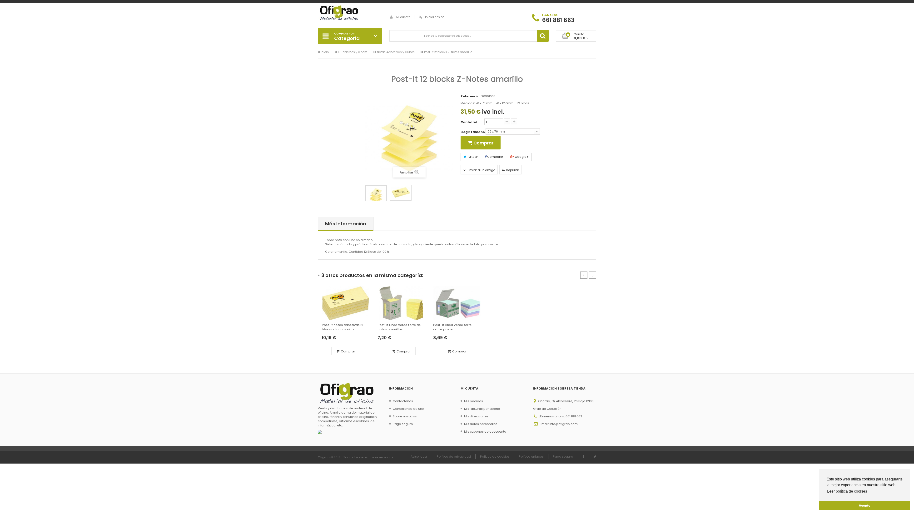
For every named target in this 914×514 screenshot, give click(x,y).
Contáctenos (403, 401)
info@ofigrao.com (564, 424)
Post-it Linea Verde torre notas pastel (452, 327)
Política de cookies (495, 456)
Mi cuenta (403, 17)
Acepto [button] (864, 505)
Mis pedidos (473, 401)
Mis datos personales (480, 424)
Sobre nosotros (405, 416)
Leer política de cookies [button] (847, 491)
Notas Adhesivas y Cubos (396, 52)
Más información (345, 223)
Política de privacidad (454, 456)
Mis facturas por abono (482, 408)
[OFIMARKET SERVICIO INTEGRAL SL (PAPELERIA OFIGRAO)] (350, 13)
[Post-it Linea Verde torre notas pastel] (457, 303)
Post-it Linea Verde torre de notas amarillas (399, 327)
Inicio (324, 52)
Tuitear (472, 156)
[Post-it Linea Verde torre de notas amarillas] (401, 303)
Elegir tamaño (473, 132)
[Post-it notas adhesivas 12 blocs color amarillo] (345, 303)
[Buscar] (543, 36)
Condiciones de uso (408, 408)
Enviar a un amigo (481, 170)
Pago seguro (403, 424)
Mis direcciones (476, 416)
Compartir (495, 156)
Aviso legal (419, 456)
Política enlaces (531, 456)
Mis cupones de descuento (485, 431)
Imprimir (512, 170)
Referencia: (471, 96)
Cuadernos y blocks (353, 52)
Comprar (347, 351)
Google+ (521, 156)
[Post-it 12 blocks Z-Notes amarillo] (376, 195)
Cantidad (469, 122)
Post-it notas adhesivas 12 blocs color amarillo (342, 327)
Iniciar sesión (434, 17)
